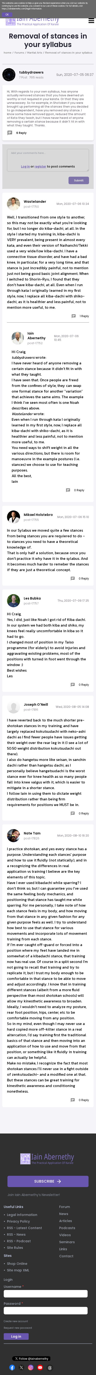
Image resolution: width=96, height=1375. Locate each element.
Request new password (18, 1328)
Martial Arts (34, 53)
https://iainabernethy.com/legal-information (21, 9)
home (7, 53)
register (40, 166)
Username (14, 1286)
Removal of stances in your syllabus (68, 53)
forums (19, 53)
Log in (25, 166)
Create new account (16, 1321)
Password (13, 1303)
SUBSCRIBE (44, 1181)
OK (7, 14)
